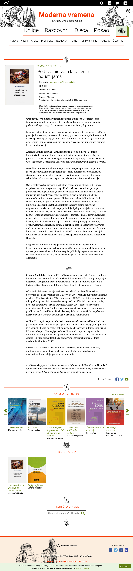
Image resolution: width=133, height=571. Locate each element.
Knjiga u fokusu (35, 486)
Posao (101, 30)
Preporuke (47, 40)
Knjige (31, 30)
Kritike (34, 40)
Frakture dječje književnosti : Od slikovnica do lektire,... (55, 432)
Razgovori (57, 30)
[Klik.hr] (126, 550)
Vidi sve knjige (118, 394)
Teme (74, 40)
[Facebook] (109, 3)
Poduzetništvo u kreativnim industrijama (16, 489)
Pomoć (57, 561)
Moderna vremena (66, 15)
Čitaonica (118, 40)
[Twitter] (117, 3)
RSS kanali (82, 561)
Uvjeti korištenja (69, 561)
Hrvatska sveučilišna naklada (62, 82)
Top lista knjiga (88, 40)
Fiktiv (89, 556)
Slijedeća (127, 411)
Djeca (81, 30)
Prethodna (5, 411)
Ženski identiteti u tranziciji (95, 430)
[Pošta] (126, 379)
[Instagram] (125, 3)
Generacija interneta (114, 431)
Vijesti (24, 40)
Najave (14, 40)
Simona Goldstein (49, 66)
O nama (49, 561)
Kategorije (122, 31)
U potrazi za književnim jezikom (75, 431)
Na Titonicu (34, 428)
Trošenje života (15, 428)
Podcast (105, 40)
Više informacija (82, 568)
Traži (83, 513)
